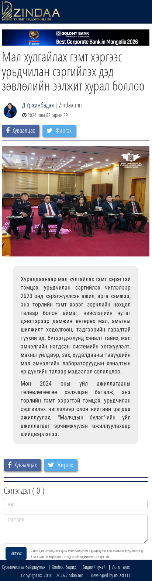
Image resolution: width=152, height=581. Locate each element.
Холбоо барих (64, 566)
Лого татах (121, 566)
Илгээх (16, 553)
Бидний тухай (94, 566)
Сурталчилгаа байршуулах (23, 566)
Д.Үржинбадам (38, 104)
